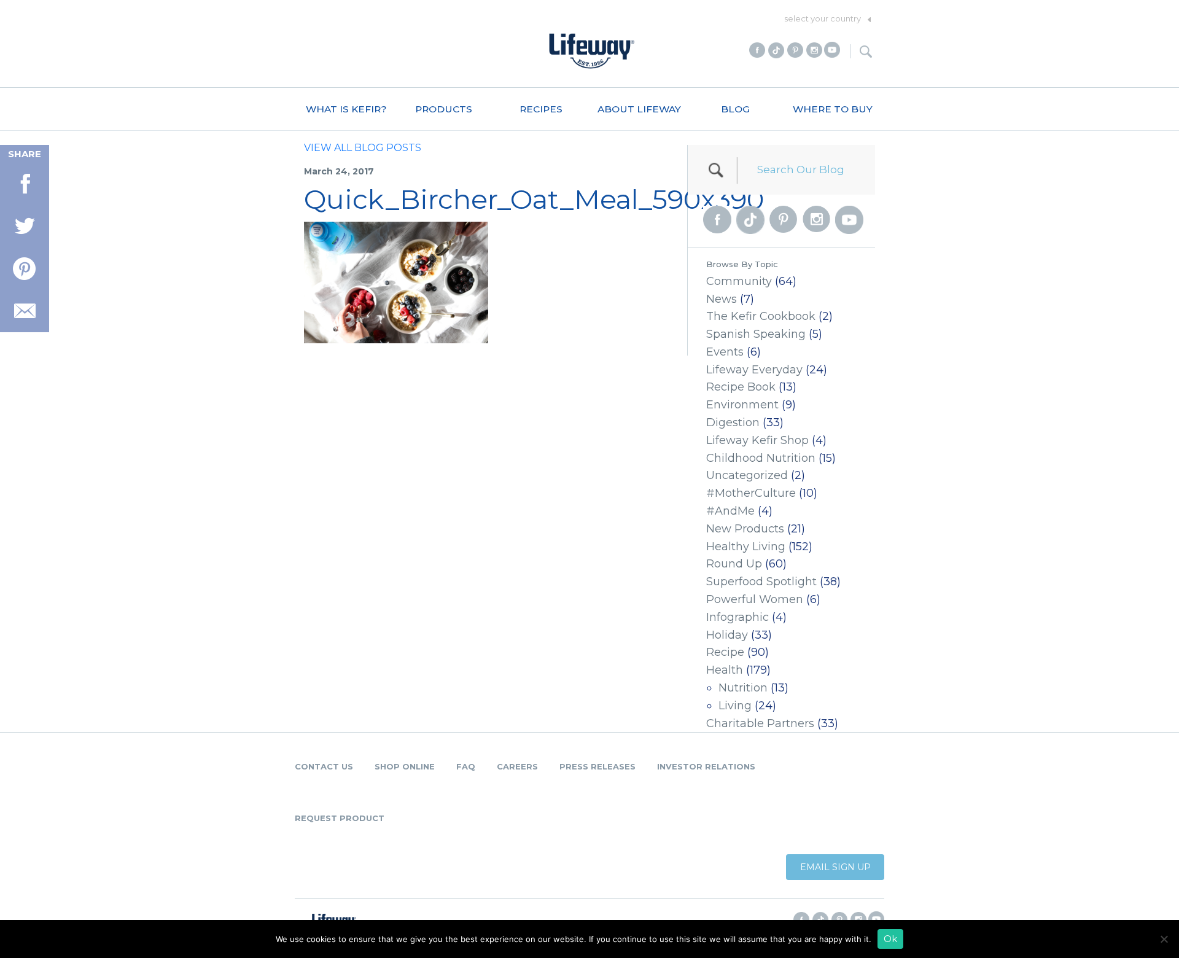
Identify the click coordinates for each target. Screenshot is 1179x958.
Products (443, 109)
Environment (742, 404)
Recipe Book (741, 387)
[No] (1164, 939)
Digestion (733, 422)
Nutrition (743, 688)
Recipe (725, 652)
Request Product (339, 818)
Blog (735, 109)
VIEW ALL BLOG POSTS (362, 147)
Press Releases (597, 766)
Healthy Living (745, 546)
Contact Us (324, 766)
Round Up (734, 564)
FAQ (465, 766)
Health (724, 670)
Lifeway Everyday (754, 369)
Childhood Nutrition (760, 458)
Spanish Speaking (756, 334)
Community (739, 281)
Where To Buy (833, 109)
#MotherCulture (751, 493)
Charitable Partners (760, 723)
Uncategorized (747, 475)
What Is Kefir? (346, 109)
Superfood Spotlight (761, 581)
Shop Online (405, 766)
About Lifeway (639, 109)
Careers (517, 766)
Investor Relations (706, 766)
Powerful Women (754, 599)
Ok (890, 938)
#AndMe (730, 511)
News (721, 299)
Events (725, 352)
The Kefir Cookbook (760, 316)
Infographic (737, 617)
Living (735, 705)
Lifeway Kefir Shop (757, 440)
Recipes (540, 109)
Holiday (727, 635)
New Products (745, 528)
